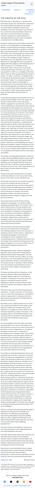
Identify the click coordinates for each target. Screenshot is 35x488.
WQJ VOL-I (17, 10)
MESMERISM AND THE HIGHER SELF (29, 12)
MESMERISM (6, 10)
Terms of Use (7, 485)
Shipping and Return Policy (25, 485)
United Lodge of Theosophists (13, 4)
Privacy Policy (14, 485)
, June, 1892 (6, 460)
